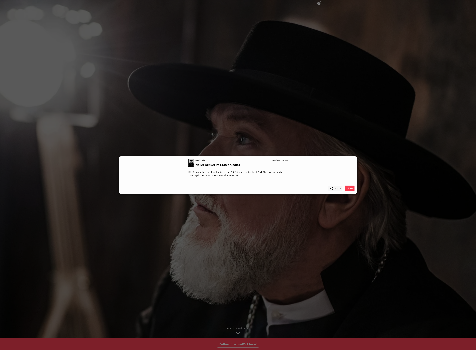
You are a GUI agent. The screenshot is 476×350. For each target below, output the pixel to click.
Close (350, 188)
